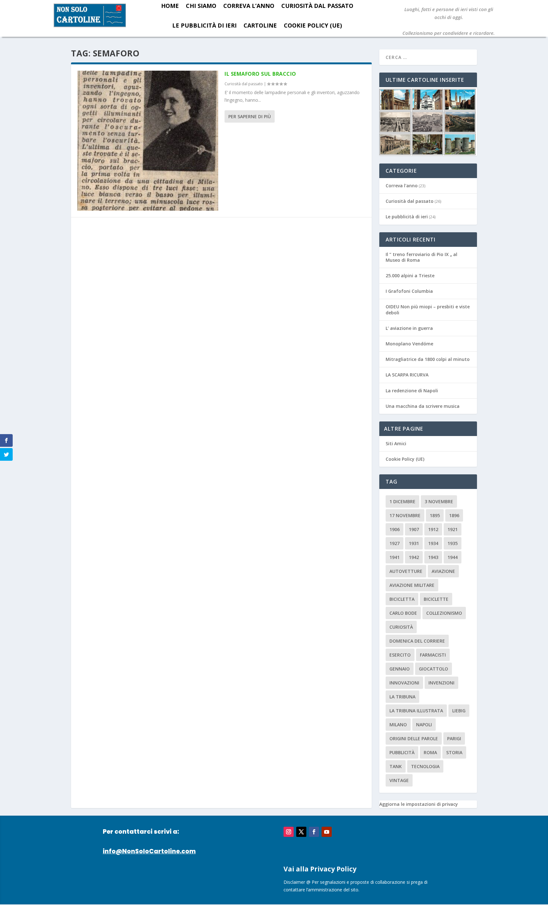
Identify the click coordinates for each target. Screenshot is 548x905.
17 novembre (405, 515)
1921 (452, 529)
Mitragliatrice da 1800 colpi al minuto (428, 359)
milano (398, 725)
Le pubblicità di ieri (204, 25)
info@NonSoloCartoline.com (149, 851)
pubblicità (401, 752)
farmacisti (433, 655)
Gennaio (399, 669)
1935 (452, 543)
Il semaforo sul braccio (260, 73)
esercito (400, 655)
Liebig (459, 711)
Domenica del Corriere (417, 641)
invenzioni (441, 683)
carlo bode (403, 613)
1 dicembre (402, 501)
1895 (435, 515)
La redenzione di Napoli (412, 391)
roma (430, 752)
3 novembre (439, 501)
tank (395, 766)
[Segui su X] (301, 832)
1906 (394, 529)
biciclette (436, 599)
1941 (394, 557)
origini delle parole (413, 738)
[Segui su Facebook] (314, 832)
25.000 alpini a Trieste (410, 276)
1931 (414, 543)
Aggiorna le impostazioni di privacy (418, 804)
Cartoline (260, 25)
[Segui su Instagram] (289, 832)
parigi (454, 738)
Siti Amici (396, 443)
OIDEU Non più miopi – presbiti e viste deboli (428, 309)
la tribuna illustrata (416, 711)
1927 (394, 543)
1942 (414, 557)
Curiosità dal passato (244, 84)
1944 (452, 557)
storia (454, 752)
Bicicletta (401, 599)
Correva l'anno (402, 186)
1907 (414, 529)
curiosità (401, 627)
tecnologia (425, 766)
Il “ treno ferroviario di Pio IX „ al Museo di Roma (421, 257)
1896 (454, 515)
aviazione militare (411, 585)
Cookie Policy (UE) (313, 25)
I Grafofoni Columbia (409, 291)
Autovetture (405, 571)
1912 (433, 529)
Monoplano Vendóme (409, 344)
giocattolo (433, 669)
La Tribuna (402, 697)
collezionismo (444, 613)
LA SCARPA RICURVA (407, 375)
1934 (433, 543)
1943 (433, 557)
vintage (399, 780)
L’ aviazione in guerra (409, 328)
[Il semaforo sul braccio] (147, 141)
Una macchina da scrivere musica (423, 406)
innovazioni (404, 683)
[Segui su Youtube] (327, 832)
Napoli (424, 725)
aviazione (443, 571)
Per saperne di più (249, 116)
